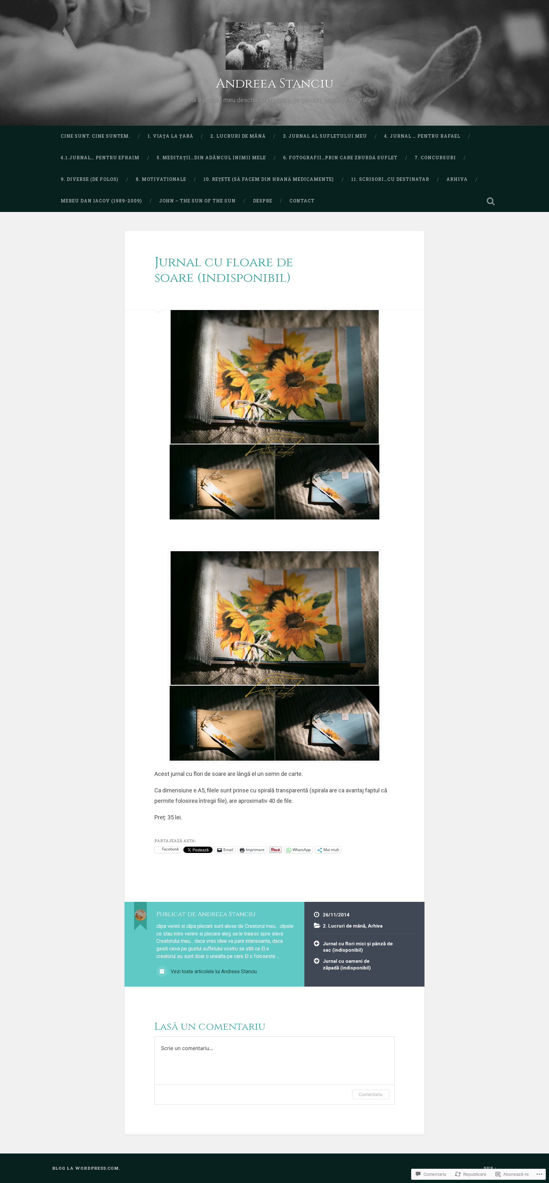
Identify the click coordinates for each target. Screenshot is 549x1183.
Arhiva (457, 179)
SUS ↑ (490, 1168)
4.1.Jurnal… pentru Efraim (100, 158)
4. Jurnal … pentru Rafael (422, 136)
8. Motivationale (161, 179)
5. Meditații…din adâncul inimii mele (211, 158)
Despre (262, 201)
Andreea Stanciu (275, 83)
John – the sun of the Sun (197, 201)
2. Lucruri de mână (238, 136)
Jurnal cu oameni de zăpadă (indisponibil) (347, 964)
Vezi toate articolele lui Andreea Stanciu (213, 971)
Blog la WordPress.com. (86, 1168)
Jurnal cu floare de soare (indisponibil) (223, 270)
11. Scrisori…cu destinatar (390, 179)
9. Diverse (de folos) (90, 179)
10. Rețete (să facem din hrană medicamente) (268, 179)
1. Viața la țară (170, 136)
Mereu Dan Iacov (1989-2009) (101, 201)
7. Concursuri (435, 158)
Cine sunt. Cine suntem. (95, 136)
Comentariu (371, 1094)
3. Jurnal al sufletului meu (325, 136)
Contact (302, 201)
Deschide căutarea (490, 201)
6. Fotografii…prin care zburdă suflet (340, 158)
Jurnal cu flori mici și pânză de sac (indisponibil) (358, 947)
